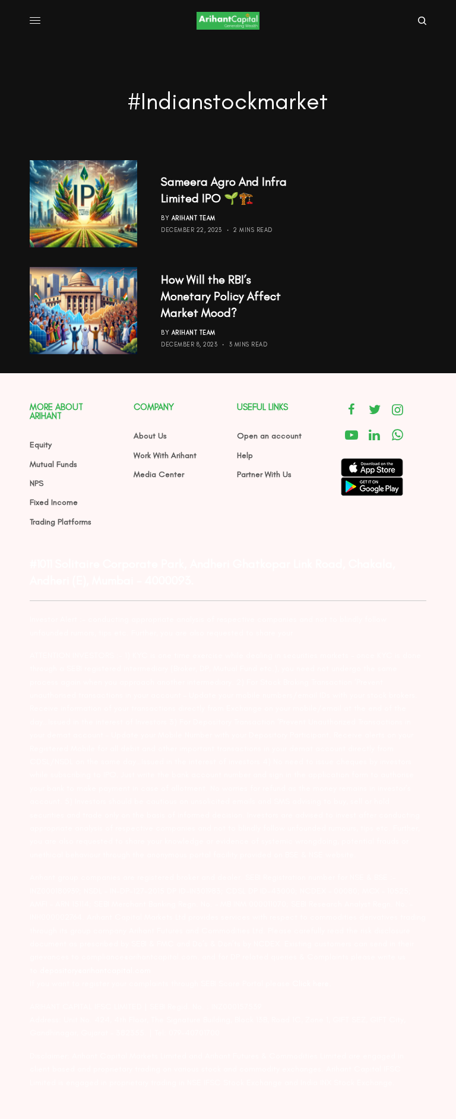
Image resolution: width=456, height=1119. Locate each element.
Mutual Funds (53, 464)
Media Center (159, 474)
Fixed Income (54, 502)
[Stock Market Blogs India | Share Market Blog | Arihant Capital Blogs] (228, 21)
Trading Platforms (60, 522)
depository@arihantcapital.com (95, 970)
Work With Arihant (165, 455)
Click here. (311, 983)
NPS (36, 483)
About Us (150, 436)
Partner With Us (264, 474)
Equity (41, 445)
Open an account (269, 436)
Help (245, 455)
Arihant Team (194, 218)
